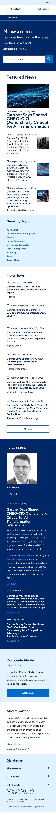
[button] (45, 2)
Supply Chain (13, 260)
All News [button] (28, 429)
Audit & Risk (12, 229)
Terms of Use (39, 799)
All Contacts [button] (28, 693)
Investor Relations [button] (17, 749)
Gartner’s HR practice (17, 559)
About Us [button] (12, 744)
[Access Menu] (7, 9)
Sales (9, 256)
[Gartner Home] (16, 9)
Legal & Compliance (16, 248)
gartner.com (34, 737)
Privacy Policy (23, 799)
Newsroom (12, 17)
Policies (10, 799)
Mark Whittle (28, 555)
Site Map (20, 802)
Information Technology (19, 245)
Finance (10, 237)
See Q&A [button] (12, 584)
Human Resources (16, 241)
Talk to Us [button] (42, 9)
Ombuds (10, 802)
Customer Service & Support (21, 233)
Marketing (12, 252)
